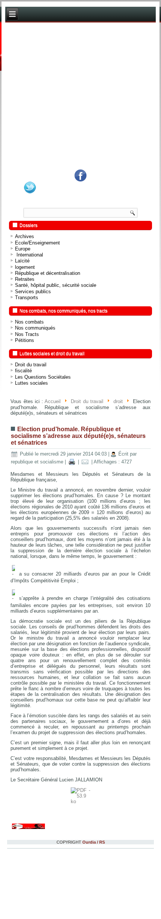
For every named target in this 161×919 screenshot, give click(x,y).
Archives (24, 236)
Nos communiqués (35, 328)
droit (118, 402)
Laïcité (22, 261)
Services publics (33, 291)
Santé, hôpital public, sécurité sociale (55, 285)
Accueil (53, 402)
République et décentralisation (47, 273)
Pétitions (24, 340)
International (29, 255)
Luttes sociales (31, 383)
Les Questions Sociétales (43, 377)
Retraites (24, 279)
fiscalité (23, 370)
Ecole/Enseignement (37, 243)
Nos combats (29, 322)
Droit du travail (30, 364)
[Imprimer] (71, 462)
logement (25, 267)
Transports (26, 297)
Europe (22, 249)
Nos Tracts (27, 334)
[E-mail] (85, 462)
